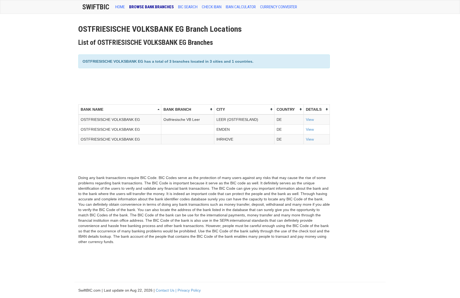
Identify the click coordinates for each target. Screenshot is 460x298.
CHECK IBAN (211, 7)
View (310, 119)
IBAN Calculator (241, 7)
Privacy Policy (189, 290)
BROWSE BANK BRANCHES (151, 7)
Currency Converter (278, 7)
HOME (120, 7)
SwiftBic (95, 7)
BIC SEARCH (188, 7)
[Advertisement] (175, 86)
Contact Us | (167, 290)
